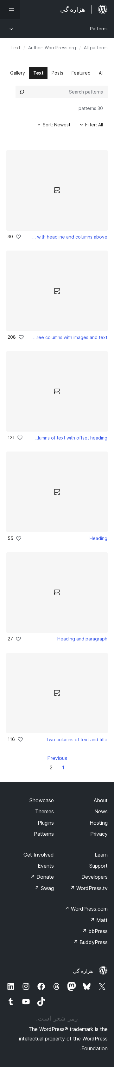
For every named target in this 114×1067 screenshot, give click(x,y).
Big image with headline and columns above (68, 236)
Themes (44, 811)
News (101, 811)
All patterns (96, 47)
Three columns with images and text (70, 337)
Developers (94, 877)
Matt (99, 920)
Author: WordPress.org (52, 47)
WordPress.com (86, 909)
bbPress (95, 931)
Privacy (99, 834)
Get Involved (38, 855)
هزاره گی (83, 971)
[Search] (22, 92)
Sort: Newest (56, 124)
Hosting (99, 823)
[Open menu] (10, 9)
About (101, 800)
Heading (98, 538)
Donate (42, 877)
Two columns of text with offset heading (69, 437)
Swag (44, 888)
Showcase (41, 800)
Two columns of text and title (76, 739)
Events (46, 866)
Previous (57, 758)
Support (98, 866)
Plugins (46, 823)
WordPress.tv (89, 888)
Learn (101, 855)
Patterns (99, 28)
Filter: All (94, 124)
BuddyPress (90, 942)
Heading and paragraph (82, 638)
